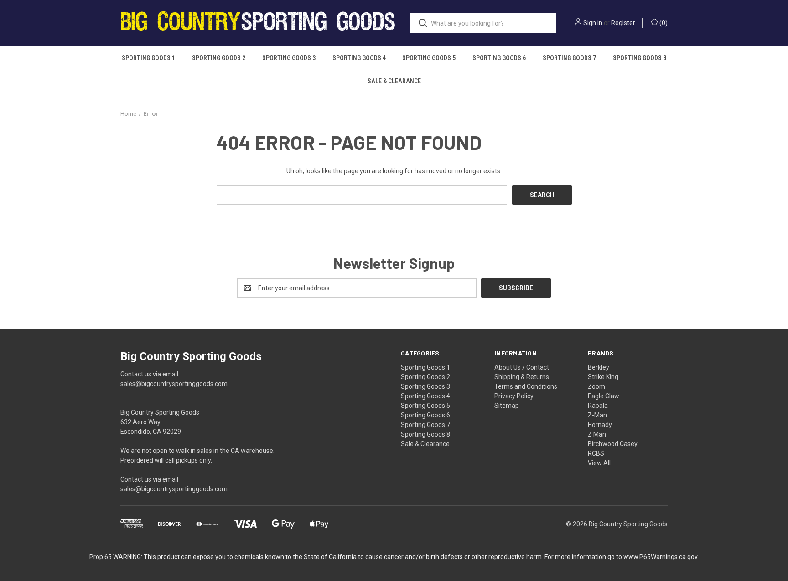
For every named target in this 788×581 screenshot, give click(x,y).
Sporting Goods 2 (218, 58)
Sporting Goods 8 (639, 58)
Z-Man (597, 415)
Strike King (603, 376)
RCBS (596, 453)
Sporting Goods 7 (569, 58)
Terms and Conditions (525, 386)
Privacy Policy (514, 396)
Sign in (592, 22)
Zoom (596, 386)
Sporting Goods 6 (499, 58)
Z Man (597, 434)
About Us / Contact (521, 367)
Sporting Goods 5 (429, 58)
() (663, 22)
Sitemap (506, 405)
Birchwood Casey (613, 443)
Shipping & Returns (521, 376)
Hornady (600, 424)
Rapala (598, 405)
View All (599, 463)
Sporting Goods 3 (289, 58)
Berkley (598, 367)
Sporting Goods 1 (148, 58)
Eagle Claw (603, 396)
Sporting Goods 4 (359, 58)
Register (623, 22)
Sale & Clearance (394, 81)
